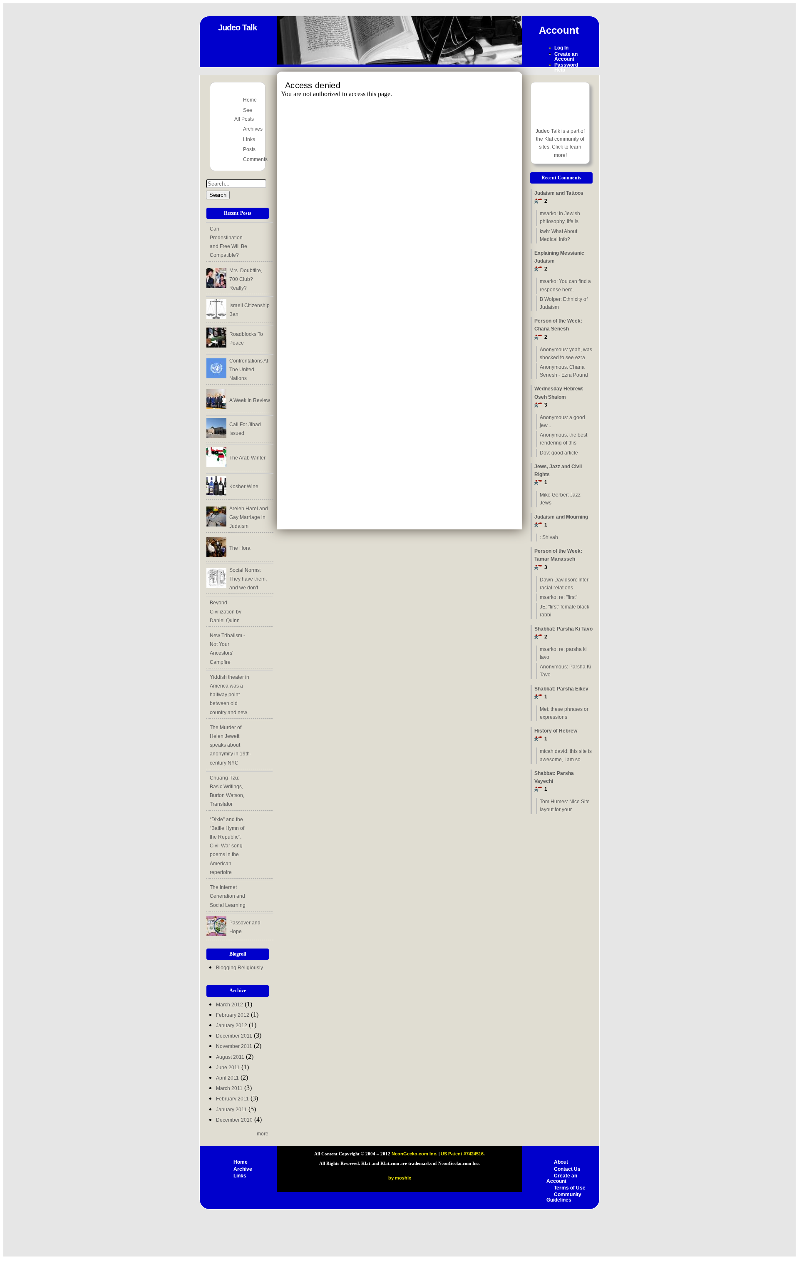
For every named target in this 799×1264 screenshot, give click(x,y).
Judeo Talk (237, 27)
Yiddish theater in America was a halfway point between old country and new (229, 694)
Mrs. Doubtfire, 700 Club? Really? (245, 279)
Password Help (566, 67)
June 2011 (228, 1067)
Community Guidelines (563, 1197)
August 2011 (230, 1057)
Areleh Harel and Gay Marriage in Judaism (248, 517)
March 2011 (229, 1088)
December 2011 (234, 1036)
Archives (253, 129)
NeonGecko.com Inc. (415, 1153)
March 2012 (229, 1005)
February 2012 (232, 1015)
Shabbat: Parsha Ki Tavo (563, 633)
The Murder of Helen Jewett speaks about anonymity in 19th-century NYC (230, 745)
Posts (249, 149)
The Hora (240, 548)
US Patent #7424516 (462, 1153)
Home (250, 100)
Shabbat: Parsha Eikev (561, 693)
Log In (561, 48)
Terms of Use (570, 1188)
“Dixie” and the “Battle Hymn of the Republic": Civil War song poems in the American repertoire (227, 846)
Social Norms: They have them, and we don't (248, 579)
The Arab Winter (247, 458)
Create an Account (566, 56)
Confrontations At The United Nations (248, 369)
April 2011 (227, 1078)
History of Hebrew (555, 735)
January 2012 (231, 1025)
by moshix (399, 1177)
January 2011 (231, 1110)
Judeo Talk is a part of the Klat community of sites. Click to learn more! (560, 143)
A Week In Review (249, 400)
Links (249, 139)
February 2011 (232, 1099)
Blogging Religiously (239, 968)
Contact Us (567, 1169)
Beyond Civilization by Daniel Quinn (225, 611)
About (561, 1162)
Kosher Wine (243, 486)
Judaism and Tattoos (558, 197)
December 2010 (234, 1120)
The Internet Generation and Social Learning (228, 896)
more (262, 1134)
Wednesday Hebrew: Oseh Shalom (558, 396)
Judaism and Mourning (561, 521)
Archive (242, 1169)
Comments (255, 159)
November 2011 (234, 1046)
